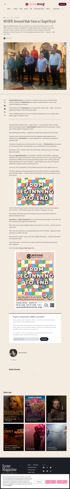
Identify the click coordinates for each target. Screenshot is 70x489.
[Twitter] (47, 467)
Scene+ (48, 9)
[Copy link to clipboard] (4, 115)
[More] (62, 9)
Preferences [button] (9, 485)
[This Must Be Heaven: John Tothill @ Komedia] (56, 409)
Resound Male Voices (25, 248)
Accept (62, 481)
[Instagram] (50, 471)
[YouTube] (43, 471)
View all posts (13, 360)
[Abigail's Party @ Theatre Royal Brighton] (13, 409)
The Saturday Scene (39, 9)
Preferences (39, 481)
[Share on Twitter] (4, 102)
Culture (26, 9)
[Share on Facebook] (4, 105)
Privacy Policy (31, 470)
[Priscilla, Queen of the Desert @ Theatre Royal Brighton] (35, 409)
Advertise (35, 465)
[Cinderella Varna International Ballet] (56, 437)
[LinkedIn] (47, 471)
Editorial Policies (32, 467)
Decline (50, 481)
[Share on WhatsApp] (4, 112)
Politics (16, 9)
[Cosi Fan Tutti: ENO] (35, 437)
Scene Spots (56, 9)
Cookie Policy (31, 472)
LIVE (31, 9)
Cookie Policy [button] (11, 484)
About (29, 465)
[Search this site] (4, 4)
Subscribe (62, 4)
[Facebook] (43, 467)
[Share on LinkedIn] (4, 109)
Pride (20, 9)
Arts (4, 17)
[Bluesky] (50, 467)
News (9, 9)
